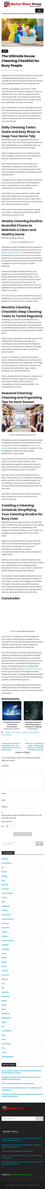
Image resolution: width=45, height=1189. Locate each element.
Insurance (5, 975)
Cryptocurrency (8, 919)
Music (4, 1009)
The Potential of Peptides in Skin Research (18, 1083)
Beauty (4, 872)
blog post (8, 732)
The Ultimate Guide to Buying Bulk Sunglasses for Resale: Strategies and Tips (34, 746)
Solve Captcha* (7, 821)
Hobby (4, 962)
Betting (4, 876)
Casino (4, 897)
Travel (4, 1052)
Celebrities (6, 906)
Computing (6, 915)
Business (5, 885)
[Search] (39, 843)
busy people (16, 732)
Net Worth (5, 1014)
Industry (5, 971)
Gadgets (5, 945)
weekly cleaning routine (11, 253)
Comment (5, 766)
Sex (3, 1026)
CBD (3, 902)
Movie (4, 1005)
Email (4, 800)
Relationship (6, 1018)
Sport (4, 1035)
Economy (5, 923)
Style (3, 1039)
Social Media (7, 1031)
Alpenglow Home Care (33, 669)
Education (5, 928)
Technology (6, 1044)
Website (5, 807)
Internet (5, 979)
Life (3, 988)
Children (5, 910)
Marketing (6, 996)
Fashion (5, 932)
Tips (3, 1048)
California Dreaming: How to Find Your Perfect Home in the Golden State (11, 746)
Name (4, 793)
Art (3, 867)
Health (4, 958)
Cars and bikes (7, 893)
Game (4, 953)
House (5, 51)
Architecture (6, 863)
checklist (24, 732)
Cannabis (5, 889)
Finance (5, 936)
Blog (3, 880)
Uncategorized (7, 1057)
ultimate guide (6, 735)
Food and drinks (8, 940)
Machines (5, 992)
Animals (5, 859)
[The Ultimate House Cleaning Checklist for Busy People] (22, 32)
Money (4, 1001)
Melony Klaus (19, 70)
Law (3, 983)
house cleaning (34, 732)
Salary (4, 1022)
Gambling (5, 949)
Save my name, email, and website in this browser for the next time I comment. (21, 816)
